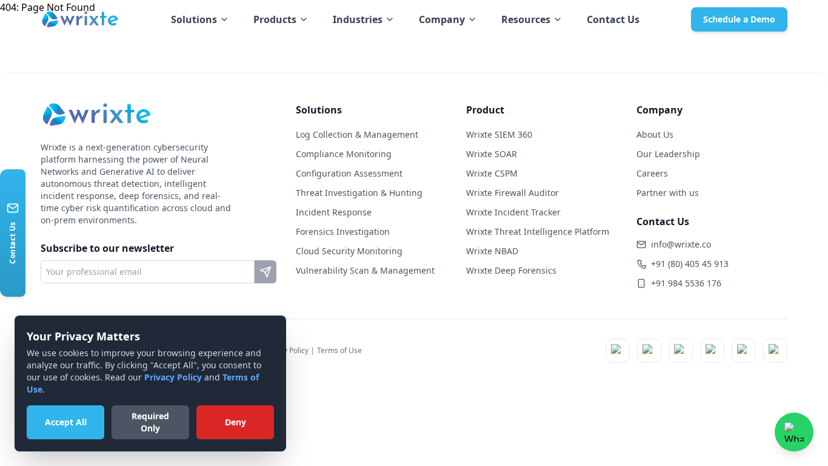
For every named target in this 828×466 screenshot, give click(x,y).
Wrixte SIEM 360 (499, 134)
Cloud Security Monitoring (349, 251)
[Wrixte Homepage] (80, 19)
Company (442, 19)
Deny (235, 422)
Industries (357, 19)
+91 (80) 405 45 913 (690, 263)
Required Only (150, 422)
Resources (525, 19)
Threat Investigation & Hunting (359, 192)
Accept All (66, 422)
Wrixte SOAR (491, 154)
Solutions (194, 19)
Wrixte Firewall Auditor (512, 192)
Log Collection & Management (357, 134)
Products (274, 19)
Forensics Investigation (343, 231)
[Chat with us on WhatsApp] (794, 432)
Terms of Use (339, 350)
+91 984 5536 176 (686, 283)
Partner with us (667, 192)
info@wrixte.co (681, 244)
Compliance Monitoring (344, 154)
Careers (652, 173)
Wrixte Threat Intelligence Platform (537, 231)
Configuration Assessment (349, 173)
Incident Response (334, 212)
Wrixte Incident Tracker (513, 212)
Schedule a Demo (739, 19)
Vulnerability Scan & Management (365, 270)
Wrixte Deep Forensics (511, 270)
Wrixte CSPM (492, 173)
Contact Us (613, 19)
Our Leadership (668, 154)
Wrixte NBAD (492, 251)
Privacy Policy (173, 377)
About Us (654, 134)
